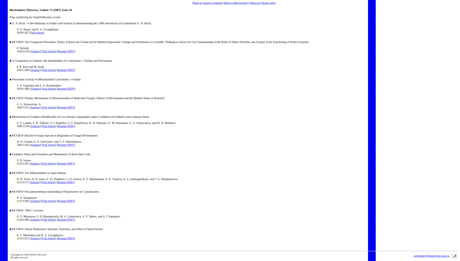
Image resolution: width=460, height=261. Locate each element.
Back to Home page (249, 2)
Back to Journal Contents (207, 2)
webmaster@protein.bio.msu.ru (431, 255)
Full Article (37, 32)
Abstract (35, 51)
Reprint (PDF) (66, 51)
